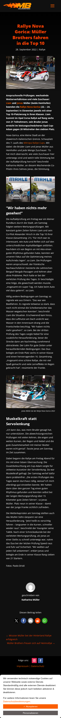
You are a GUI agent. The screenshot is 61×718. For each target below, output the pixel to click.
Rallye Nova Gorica (30, 106)
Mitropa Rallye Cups (34, 142)
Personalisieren (30, 713)
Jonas (20, 103)
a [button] (52, 6)
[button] (16, 620)
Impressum (23, 666)
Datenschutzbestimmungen (16, 701)
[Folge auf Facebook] (40, 660)
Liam (8, 103)
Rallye (42, 49)
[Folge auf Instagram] (34, 660)
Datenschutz (37, 666)
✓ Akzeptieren (30, 706)
